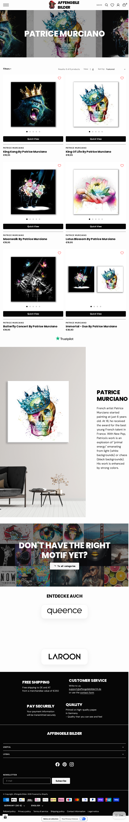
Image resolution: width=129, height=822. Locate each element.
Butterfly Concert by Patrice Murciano (30, 323)
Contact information (76, 808)
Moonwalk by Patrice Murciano (25, 237)
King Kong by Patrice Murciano (25, 150)
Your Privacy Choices (69, 815)
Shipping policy (57, 808)
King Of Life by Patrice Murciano (87, 150)
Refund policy (9, 808)
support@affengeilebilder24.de (84, 685)
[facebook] (56, 761)
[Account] (116, 5)
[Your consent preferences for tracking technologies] (5, 816)
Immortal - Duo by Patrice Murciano (90, 323)
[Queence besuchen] (63, 608)
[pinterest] (63, 761)
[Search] (104, 5)
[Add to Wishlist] (59, 78)
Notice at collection (49, 815)
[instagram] (70, 761)
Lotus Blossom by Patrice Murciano (89, 237)
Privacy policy (24, 808)
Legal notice (93, 808)
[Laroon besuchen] (63, 653)
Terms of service (40, 808)
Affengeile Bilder (20, 791)
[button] (6, 5)
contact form (86, 689)
